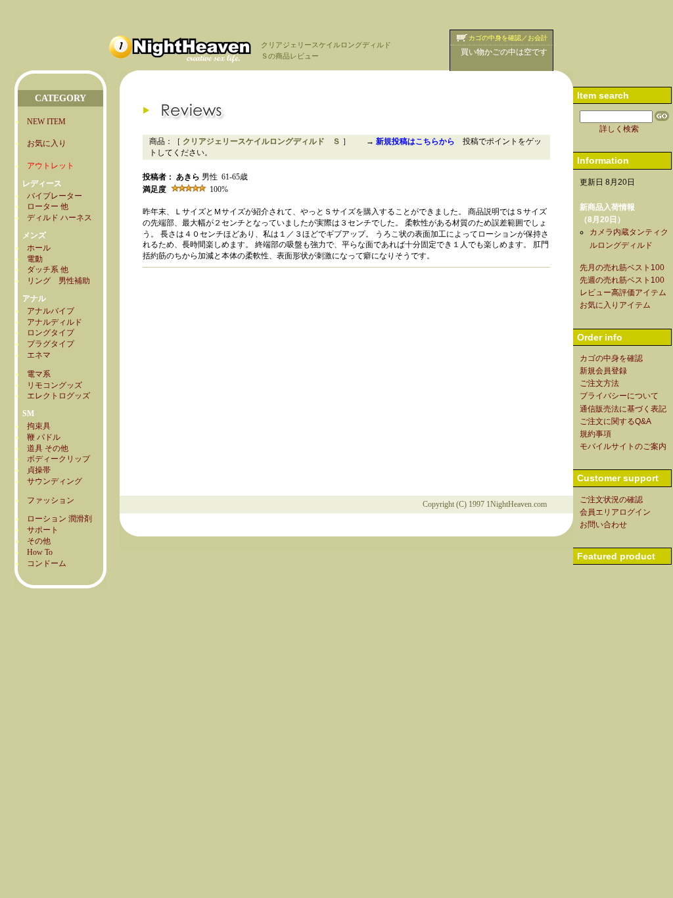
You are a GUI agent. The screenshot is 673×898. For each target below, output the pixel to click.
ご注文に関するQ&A (615, 421)
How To (40, 552)
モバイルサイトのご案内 (623, 446)
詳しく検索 (619, 128)
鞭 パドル (43, 437)
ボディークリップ (58, 458)
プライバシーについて (619, 395)
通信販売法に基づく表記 (623, 409)
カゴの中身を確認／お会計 (508, 37)
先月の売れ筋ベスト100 (622, 267)
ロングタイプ (50, 332)
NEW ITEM (46, 121)
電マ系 (39, 374)
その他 (39, 541)
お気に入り (46, 143)
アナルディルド (54, 322)
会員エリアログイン (615, 512)
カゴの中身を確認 (611, 358)
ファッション (50, 500)
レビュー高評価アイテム (623, 292)
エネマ (39, 355)
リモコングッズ (54, 385)
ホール (39, 247)
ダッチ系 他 (47, 269)
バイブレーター (54, 196)
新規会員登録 (603, 370)
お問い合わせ (603, 524)
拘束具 (39, 426)
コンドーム (46, 563)
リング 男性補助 (58, 280)
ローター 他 (47, 206)
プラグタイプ (50, 343)
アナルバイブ (50, 311)
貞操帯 (39, 470)
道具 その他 (47, 448)
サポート (42, 529)
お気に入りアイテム (615, 305)
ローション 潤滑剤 (59, 518)
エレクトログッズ (58, 395)
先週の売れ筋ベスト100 (622, 280)
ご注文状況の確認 (611, 499)
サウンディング (54, 481)
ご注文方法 (599, 383)
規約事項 (595, 433)
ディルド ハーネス (59, 217)
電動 (35, 259)
